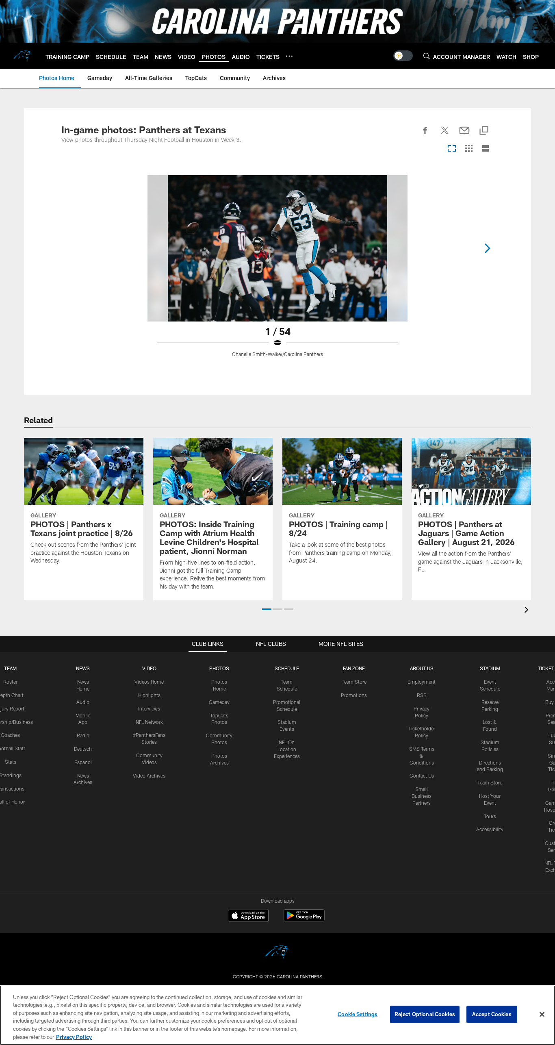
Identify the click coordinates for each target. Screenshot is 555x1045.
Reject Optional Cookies (425, 1014)
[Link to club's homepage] (23, 55)
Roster (10, 681)
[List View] (485, 149)
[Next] (487, 248)
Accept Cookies (492, 1014)
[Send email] (464, 135)
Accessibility (489, 829)
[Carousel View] (452, 149)
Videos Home (149, 681)
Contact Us (422, 775)
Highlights (149, 695)
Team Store (354, 681)
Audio (82, 702)
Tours (490, 816)
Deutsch (83, 749)
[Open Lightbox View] (277, 271)
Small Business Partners (421, 796)
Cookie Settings (357, 1014)
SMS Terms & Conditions (421, 755)
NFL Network (149, 722)
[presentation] (528, 610)
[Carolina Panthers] (277, 953)
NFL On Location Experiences (287, 749)
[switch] (403, 55)
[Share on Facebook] (425, 135)
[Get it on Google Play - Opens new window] (304, 920)
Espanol (83, 762)
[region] (277, 1015)
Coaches (10, 735)
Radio (83, 735)
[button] (266, 609)
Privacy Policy (74, 1036)
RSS (422, 695)
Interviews (149, 708)
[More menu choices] (289, 56)
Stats (10, 762)
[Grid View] (468, 149)
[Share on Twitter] (444, 135)
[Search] (426, 55)
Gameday (219, 702)
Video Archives (149, 775)
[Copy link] (483, 131)
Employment (422, 681)
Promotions (354, 695)
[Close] (542, 1014)
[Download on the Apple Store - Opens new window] (248, 916)
